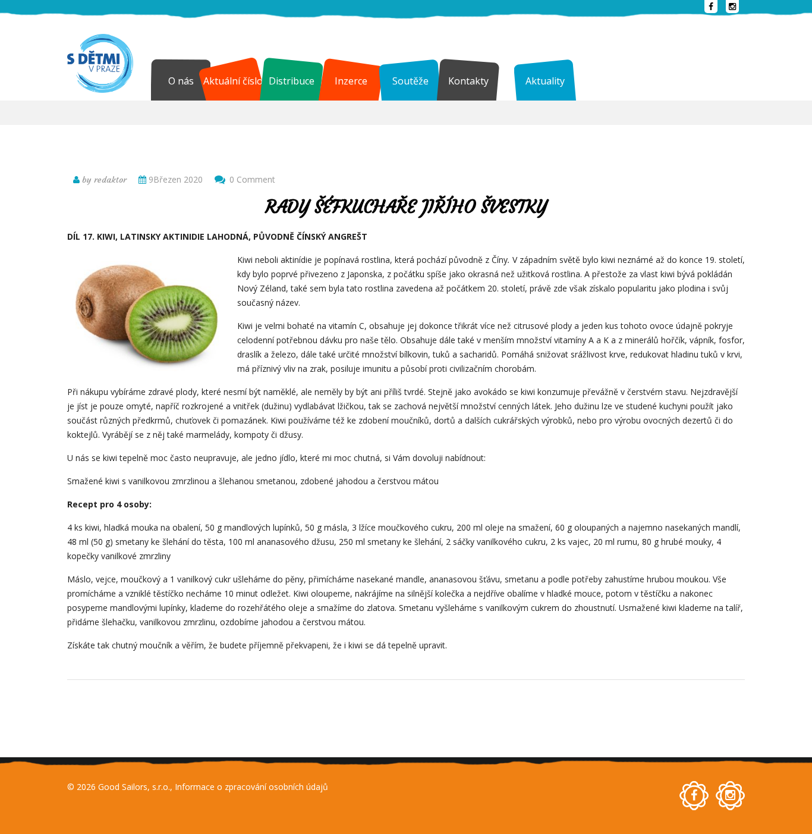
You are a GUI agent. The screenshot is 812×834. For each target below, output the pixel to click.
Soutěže (410, 80)
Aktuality (545, 80)
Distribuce (291, 80)
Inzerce (351, 80)
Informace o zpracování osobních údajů (251, 786)
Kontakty (468, 80)
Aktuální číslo (233, 80)
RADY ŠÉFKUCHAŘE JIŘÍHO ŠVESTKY (406, 207)
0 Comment (252, 179)
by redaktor (103, 179)
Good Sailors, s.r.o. (134, 786)
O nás (181, 80)
